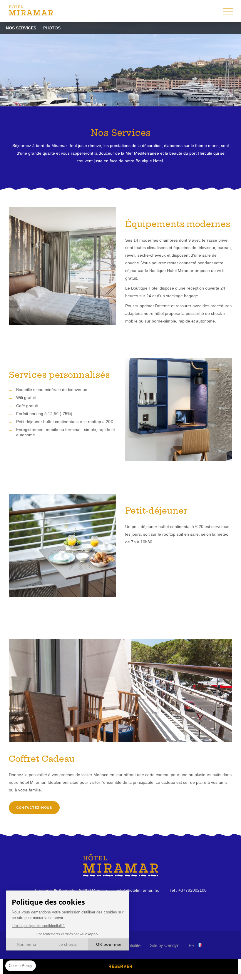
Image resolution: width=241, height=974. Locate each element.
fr (192, 945)
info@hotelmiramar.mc (138, 890)
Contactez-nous (34, 808)
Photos (52, 28)
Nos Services (21, 28)
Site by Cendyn (164, 945)
